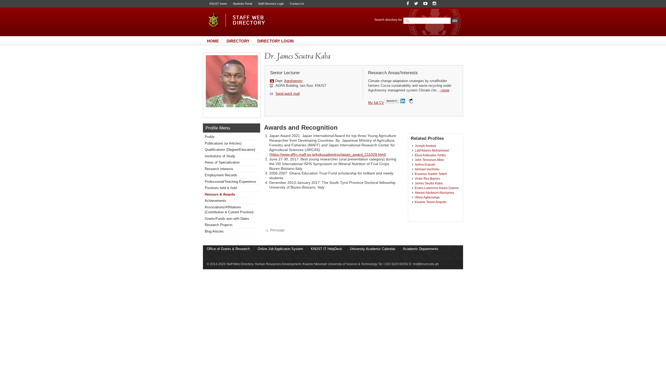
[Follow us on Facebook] (408, 3)
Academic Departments (420, 249)
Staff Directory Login (271, 3)
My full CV (376, 103)
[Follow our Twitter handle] (416, 3)
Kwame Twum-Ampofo (430, 202)
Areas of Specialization (222, 162)
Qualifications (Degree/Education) (230, 150)
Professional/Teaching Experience (230, 182)
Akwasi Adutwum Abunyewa (434, 192)
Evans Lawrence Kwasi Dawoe (437, 188)
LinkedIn (403, 101)
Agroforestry (293, 81)
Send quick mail (288, 94)
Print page (277, 230)
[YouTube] (425, 3)
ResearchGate (392, 101)
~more (444, 90)
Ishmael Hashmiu (427, 169)
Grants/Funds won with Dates (227, 219)
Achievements (215, 201)
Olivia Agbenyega (427, 197)
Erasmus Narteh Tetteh (431, 174)
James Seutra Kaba (429, 183)
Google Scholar (410, 101)
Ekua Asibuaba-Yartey (430, 155)
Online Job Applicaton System (280, 249)
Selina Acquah (425, 164)
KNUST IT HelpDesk (326, 249)
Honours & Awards (220, 194)
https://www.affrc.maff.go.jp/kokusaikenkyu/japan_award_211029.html (328, 154)
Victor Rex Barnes (427, 178)
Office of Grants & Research (228, 249)
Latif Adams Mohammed (432, 150)
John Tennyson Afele (429, 159)
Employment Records (221, 175)
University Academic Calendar (372, 249)
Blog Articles (214, 231)
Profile (209, 137)
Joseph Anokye (425, 145)
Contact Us (297, 3)
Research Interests (219, 169)
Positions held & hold (221, 188)
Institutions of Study (220, 156)
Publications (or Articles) (223, 143)
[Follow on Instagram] (434, 3)
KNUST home (218, 3)
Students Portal (242, 3)
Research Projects (219, 225)
